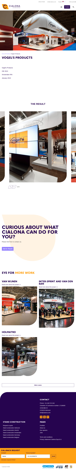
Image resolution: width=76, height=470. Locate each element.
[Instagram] (41, 417)
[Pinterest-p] (48, 417)
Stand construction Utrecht (11, 430)
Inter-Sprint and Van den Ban (56, 282)
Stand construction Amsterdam (12, 432)
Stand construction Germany (11, 435)
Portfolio (8, 53)
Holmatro (9, 332)
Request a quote (8, 425)
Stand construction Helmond (11, 428)
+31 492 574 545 (49, 403)
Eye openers (43, 430)
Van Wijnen (9, 281)
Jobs (41, 432)
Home (3, 53)
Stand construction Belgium (11, 437)
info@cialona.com (45, 412)
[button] (62, 1)
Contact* (3, 453)
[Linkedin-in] (44, 417)
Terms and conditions (46, 437)
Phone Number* (31, 453)
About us (42, 428)
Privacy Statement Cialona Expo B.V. (51, 439)
